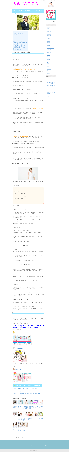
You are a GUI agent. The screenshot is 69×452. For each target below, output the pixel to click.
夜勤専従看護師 (49, 52)
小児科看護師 (48, 41)
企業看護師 (48, 45)
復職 (47, 70)
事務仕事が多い (16, 43)
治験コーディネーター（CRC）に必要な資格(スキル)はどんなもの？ (15, 406)
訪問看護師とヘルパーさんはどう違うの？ (35, 418)
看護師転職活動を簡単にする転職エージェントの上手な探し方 (51, 83)
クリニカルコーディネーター (50, 48)
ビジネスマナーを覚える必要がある (20, 45)
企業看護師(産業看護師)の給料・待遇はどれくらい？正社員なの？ (15, 428)
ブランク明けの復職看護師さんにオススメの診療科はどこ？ (23, 395)
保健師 (47, 62)
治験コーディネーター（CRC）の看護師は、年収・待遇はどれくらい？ (20, 406)
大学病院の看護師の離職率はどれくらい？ (15, 418)
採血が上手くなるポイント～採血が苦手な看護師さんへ (30, 418)
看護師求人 (48, 28)
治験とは (15, 34)
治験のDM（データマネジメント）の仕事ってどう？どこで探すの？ (35, 406)
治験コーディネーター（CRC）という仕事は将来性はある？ (40, 406)
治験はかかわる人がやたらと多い (18, 33)
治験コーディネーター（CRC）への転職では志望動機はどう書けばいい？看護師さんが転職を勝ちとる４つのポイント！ (30, 407)
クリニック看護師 (49, 34)
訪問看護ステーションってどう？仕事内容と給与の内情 (40, 418)
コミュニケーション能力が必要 (19, 44)
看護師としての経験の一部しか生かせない (21, 42)
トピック (48, 66)
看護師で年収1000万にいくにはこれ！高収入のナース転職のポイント (25, 388)
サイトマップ (47, 96)
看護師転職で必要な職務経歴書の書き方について (51, 93)
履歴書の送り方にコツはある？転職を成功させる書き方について (51, 89)
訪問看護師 (48, 42)
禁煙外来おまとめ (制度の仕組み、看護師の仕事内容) (51, 79)
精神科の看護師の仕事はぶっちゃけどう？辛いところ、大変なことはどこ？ (25, 429)
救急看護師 (48, 59)
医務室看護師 (48, 32)
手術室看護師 (48, 56)
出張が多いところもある (18, 46)
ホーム (32, 445)
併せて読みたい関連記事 (17, 49)
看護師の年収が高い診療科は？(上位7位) (20, 391)
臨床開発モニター (49, 49)
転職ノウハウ (48, 73)
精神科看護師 (48, 38)
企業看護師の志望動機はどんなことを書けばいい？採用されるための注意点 (25, 419)
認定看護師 (48, 63)
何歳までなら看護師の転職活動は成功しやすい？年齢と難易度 (51, 86)
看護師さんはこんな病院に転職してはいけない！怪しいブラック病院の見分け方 (26, 393)
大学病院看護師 (49, 31)
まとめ (14, 48)
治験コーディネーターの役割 (17, 35)
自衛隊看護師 (48, 39)
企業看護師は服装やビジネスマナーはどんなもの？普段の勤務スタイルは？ (20, 419)
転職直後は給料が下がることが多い (20, 47)
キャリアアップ (49, 69)
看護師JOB (48, 27)
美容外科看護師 (49, 35)
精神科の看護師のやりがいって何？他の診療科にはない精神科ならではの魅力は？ (20, 429)
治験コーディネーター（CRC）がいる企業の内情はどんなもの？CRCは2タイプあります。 (25, 407)
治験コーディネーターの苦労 (17, 41)
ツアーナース (48, 55)
